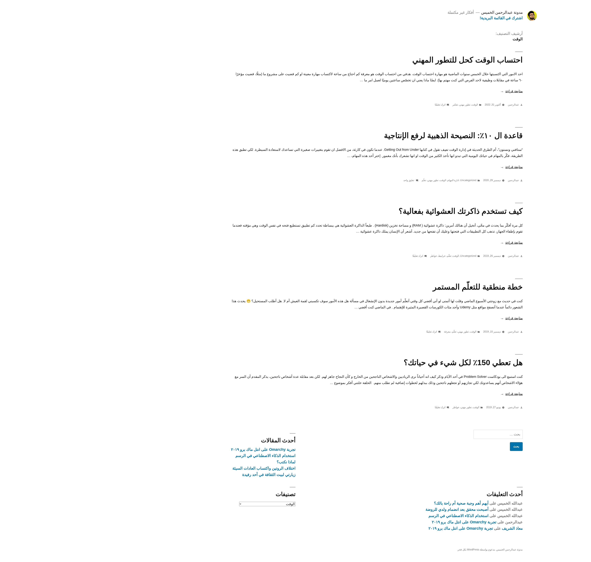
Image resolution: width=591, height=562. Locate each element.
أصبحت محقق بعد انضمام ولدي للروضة (457, 509)
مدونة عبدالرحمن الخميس (502, 12)
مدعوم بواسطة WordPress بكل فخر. (476, 549)
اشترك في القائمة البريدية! (501, 18)
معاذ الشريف (512, 528)
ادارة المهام (453, 180)
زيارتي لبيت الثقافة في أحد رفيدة (269, 475)
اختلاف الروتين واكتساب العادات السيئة (264, 468)
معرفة (447, 331)
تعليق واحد (409, 180)
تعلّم (424, 180)
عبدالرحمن (513, 104)
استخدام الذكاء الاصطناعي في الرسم (265, 456)
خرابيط (442, 256)
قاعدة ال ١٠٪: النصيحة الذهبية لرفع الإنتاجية (453, 135)
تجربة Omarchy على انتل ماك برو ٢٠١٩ (263, 449)
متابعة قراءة (511, 91)
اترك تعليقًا (440, 104)
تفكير (455, 104)
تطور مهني (464, 104)
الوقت (475, 104)
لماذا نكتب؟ (286, 462)
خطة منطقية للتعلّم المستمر (478, 287)
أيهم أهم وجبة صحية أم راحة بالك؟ (461, 503)
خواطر (433, 256)
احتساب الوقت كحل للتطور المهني (467, 60)
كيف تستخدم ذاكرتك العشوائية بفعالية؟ (461, 211)
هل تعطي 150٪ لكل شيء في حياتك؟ (463, 362)
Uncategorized (468, 180)
